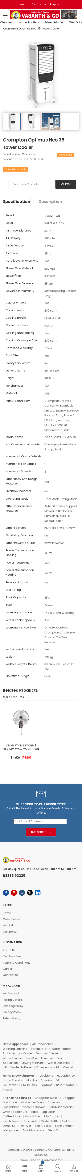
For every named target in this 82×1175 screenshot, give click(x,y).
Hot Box (67, 1121)
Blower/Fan (13, 276)
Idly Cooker (51, 1116)
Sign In (55, 4)
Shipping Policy (13, 1006)
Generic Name (15, 370)
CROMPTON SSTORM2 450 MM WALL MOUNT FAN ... (21, 749)
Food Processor (33, 1130)
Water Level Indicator (20, 649)
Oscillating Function (19, 535)
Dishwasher (11, 1107)
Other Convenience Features (19, 508)
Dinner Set (10, 1125)
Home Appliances (15, 1044)
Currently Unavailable (15, 169)
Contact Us (10, 975)
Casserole (30, 1121)
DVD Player (10, 1085)
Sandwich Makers (61, 1107)
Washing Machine (15, 1048)
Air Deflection (15, 245)
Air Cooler (25, 1053)
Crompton (29, 154)
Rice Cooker (43, 1125)
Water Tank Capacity (20, 620)
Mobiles (32, 1080)
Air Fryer (25, 1125)
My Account (11, 993)
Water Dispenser (59, 1062)
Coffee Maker (12, 1116)
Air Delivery (13, 238)
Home (7, 913)
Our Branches (12, 956)
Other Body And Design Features (22, 481)
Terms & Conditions (16, 963)
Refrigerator (39, 1048)
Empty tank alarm (18, 363)
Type (9, 605)
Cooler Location (17, 325)
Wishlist (8, 925)
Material (11, 393)
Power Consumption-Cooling (20, 552)
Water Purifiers (26, 22)
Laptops (46, 1085)
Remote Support (17, 582)
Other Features (16, 528)
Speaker (46, 1080)
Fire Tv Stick (29, 1085)
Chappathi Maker (47, 1097)
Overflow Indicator (18, 491)
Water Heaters (61, 1048)
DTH (58, 1080)
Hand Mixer (32, 1116)
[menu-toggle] (5, 15)
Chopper (69, 1097)
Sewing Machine (33, 1062)
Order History (12, 919)
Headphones (66, 1075)
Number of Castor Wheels (23, 456)
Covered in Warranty (20, 291)
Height (10, 378)
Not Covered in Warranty (23, 444)
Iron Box (32, 1058)
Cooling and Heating (20, 333)
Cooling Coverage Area (22, 340)
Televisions (45, 1075)
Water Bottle (50, 1121)
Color (9, 223)
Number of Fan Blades (21, 464)
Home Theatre (13, 1080)
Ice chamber (14, 386)
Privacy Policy (12, 1012)
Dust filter (12, 355)
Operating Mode (17, 499)
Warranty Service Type (21, 627)
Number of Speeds (18, 471)
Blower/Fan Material (19, 268)
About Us (9, 950)
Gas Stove (10, 1102)
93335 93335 (40, 4)
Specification (16, 201)
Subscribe (38, 832)
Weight (10, 657)
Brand (10, 215)
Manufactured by (18, 401)
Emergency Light (47, 1067)
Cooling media (16, 318)
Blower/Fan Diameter (20, 283)
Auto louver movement (22, 261)
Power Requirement (19, 563)
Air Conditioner (42, 1044)
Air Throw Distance (18, 230)
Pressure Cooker (34, 1107)
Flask (34, 1111)
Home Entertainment (18, 1075)
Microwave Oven (32, 1102)
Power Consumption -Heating (21, 572)
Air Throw (12, 253)
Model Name (14, 437)
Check (66, 184)
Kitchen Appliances (17, 1097)
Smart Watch (65, 1085)
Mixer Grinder (51, 22)
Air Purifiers (10, 1062)
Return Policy (11, 1018)
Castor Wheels (16, 302)
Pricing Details (12, 1000)
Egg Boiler (48, 1111)
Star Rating (13, 590)
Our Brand (10, 932)
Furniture (47, 1058)
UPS (5, 1067)
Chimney (54, 1102)
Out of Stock (65, 155)
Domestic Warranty (19, 348)
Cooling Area (15, 310)
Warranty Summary (19, 612)
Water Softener (21, 1067)
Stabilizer (9, 1053)
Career (7, 969)
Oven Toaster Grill (15, 1111)
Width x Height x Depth (21, 664)
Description (50, 201)
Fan (59, 1058)
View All (68, 1067)
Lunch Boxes (11, 1121)
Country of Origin (17, 676)
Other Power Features (20, 543)
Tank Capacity (16, 597)
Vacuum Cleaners (48, 1053)
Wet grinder (11, 1130)
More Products (13, 697)
